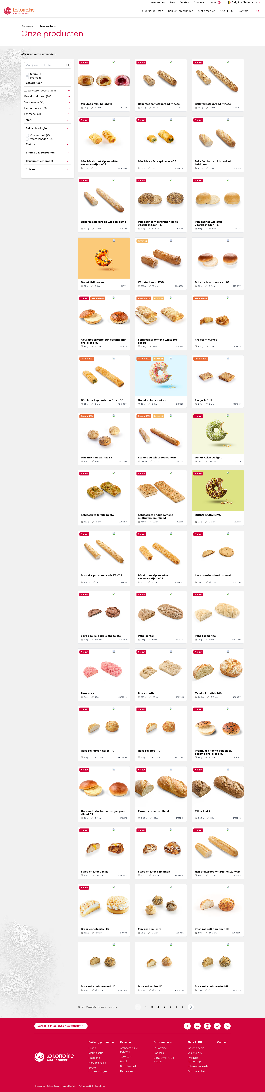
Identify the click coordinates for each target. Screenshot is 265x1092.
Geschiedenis (196, 1048)
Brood (92, 1048)
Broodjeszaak (128, 1066)
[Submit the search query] (67, 65)
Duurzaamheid (197, 1071)
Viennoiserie (95, 1052)
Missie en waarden (199, 1066)
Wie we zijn (195, 1052)
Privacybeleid (85, 1086)
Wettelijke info (69, 1086)
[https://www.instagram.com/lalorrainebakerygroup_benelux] (207, 1026)
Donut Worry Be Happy (164, 1059)
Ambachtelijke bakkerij (129, 1050)
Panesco (159, 1052)
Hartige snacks (97, 1062)
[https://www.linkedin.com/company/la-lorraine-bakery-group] (197, 1026)
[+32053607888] (217, 1026)
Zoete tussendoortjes (97, 1069)
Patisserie (94, 1057)
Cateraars (126, 1056)
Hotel (123, 1061)
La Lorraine (160, 1048)
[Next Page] (191, 1007)
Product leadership (194, 1059)
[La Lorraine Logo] (24, 11)
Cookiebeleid (99, 1086)
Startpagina (27, 26)
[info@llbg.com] (227, 1026)
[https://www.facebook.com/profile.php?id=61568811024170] (187, 1026)
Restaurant (127, 1071)
